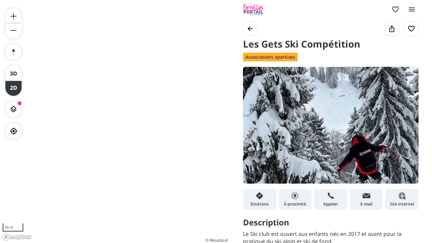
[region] (115, 121)
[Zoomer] (13, 15)
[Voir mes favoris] (395, 9)
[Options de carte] (13, 109)
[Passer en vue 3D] (13, 72)
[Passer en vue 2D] (13, 88)
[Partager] (392, 29)
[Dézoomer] (13, 31)
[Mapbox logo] (17, 237)
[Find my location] (14, 131)
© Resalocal (217, 240)
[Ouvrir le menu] (411, 9)
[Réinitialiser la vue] (13, 52)
